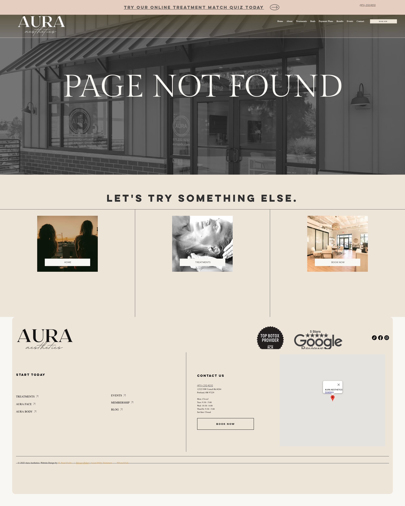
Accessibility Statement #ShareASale (109, 462)
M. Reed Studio (65, 462)
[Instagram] (386, 337)
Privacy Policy (82, 462)
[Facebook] (380, 337)
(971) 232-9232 (368, 5)
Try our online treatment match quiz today (194, 7)
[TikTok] (374, 337)
